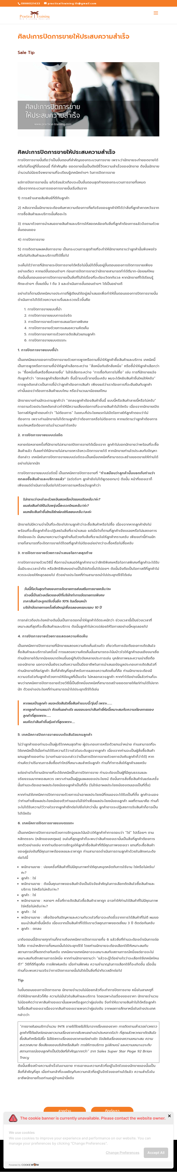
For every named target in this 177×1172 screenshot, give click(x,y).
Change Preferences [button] (122, 1152)
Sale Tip (26, 52)
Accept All (155, 1152)
